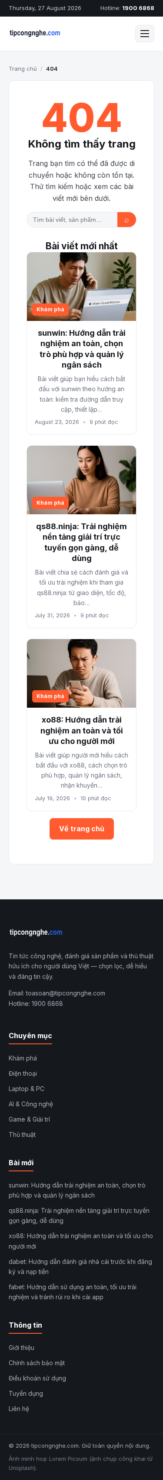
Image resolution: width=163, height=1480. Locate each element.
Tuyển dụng (26, 1393)
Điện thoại (23, 1073)
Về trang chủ (81, 828)
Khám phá (23, 1058)
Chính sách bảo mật (37, 1362)
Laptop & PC (26, 1088)
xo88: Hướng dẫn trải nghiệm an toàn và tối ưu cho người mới (81, 730)
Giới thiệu (21, 1347)
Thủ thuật (22, 1134)
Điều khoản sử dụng (37, 1378)
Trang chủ (23, 68)
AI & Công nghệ (31, 1104)
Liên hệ (19, 1408)
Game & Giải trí (29, 1119)
